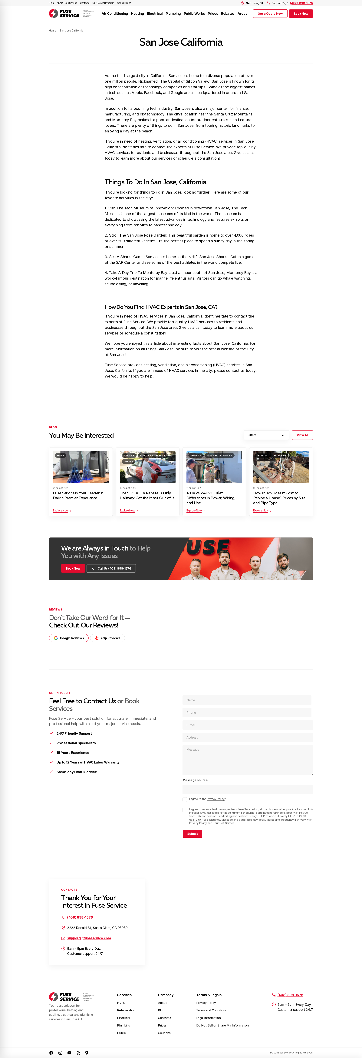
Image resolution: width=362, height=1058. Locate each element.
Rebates (228, 13)
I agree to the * (207, 798)
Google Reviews (72, 638)
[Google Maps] (86, 1052)
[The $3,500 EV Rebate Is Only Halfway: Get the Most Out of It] (148, 467)
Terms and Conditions (211, 1010)
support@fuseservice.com (89, 938)
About (162, 1003)
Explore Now (60, 510)
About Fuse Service (67, 3)
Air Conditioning (115, 13)
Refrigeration (126, 1010)
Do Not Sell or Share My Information (222, 1025)
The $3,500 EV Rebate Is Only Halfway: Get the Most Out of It (147, 495)
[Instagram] (60, 1052)
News (60, 455)
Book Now (301, 13)
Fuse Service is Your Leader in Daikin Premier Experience (78, 495)
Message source (195, 780)
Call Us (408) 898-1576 (114, 568)
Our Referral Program (103, 3)
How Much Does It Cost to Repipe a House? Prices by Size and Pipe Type (279, 498)
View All (302, 435)
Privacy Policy (216, 798)
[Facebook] (51, 1052)
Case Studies (124, 3)
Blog (51, 3)
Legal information (208, 1018)
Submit (192, 834)
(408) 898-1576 (301, 3)
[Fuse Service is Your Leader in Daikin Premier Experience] (81, 467)
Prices (213, 13)
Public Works (194, 13)
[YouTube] (69, 1052)
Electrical (155, 13)
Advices (129, 455)
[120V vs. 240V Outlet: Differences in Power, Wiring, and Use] (214, 467)
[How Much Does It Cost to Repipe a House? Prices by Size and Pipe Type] (281, 467)
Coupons (164, 1033)
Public (121, 1033)
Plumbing (173, 13)
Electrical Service (153, 455)
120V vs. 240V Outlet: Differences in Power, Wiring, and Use (210, 498)
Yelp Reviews (110, 638)
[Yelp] (78, 1052)
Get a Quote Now (270, 13)
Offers (128, 461)
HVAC (121, 1003)
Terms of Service (223, 823)
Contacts (84, 3)
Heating (137, 13)
